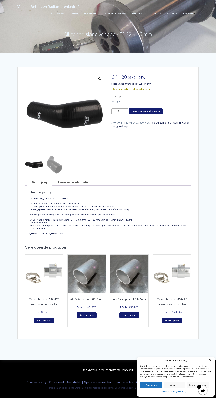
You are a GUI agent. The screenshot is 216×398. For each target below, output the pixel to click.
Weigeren (174, 385)
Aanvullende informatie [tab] (73, 182)
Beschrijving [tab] (39, 182)
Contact (172, 13)
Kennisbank (138, 13)
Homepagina (57, 13)
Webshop (188, 13)
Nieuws (74, 13)
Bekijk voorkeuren (197, 385)
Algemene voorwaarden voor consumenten (108, 382)
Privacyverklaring (178, 391)
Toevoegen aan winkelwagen (145, 111)
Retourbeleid (74, 382)
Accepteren (151, 385)
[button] (210, 360)
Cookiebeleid (164, 391)
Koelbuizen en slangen (164, 122)
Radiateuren (91, 13)
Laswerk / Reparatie (115, 13)
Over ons (156, 13)
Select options (44, 320)
